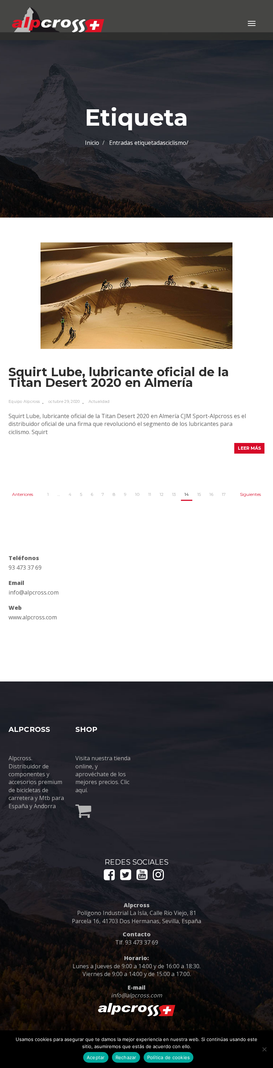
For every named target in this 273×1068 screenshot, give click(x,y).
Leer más (249, 448)
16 (211, 494)
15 (199, 494)
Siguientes (250, 494)
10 (137, 494)
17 (224, 494)
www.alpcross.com (33, 617)
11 (149, 494)
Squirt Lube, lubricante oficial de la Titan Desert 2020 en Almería (119, 377)
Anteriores (22, 494)
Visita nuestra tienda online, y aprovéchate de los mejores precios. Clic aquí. (102, 774)
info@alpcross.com (34, 592)
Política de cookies (168, 1057)
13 (174, 494)
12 (162, 494)
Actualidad (99, 401)
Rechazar (126, 1057)
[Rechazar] (264, 1049)
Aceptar (96, 1057)
